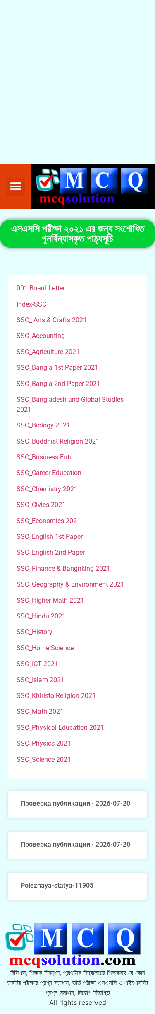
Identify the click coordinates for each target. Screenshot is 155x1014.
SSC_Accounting (41, 336)
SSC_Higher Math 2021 (50, 600)
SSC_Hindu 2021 (41, 616)
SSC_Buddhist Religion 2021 (58, 441)
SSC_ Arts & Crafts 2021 (52, 320)
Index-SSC (31, 304)
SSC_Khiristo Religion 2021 (56, 696)
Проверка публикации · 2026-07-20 (75, 803)
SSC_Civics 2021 (41, 505)
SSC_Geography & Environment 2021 (70, 584)
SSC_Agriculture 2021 (48, 352)
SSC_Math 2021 (40, 711)
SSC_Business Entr (44, 457)
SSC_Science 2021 (44, 759)
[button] (15, 186)
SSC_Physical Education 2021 (60, 728)
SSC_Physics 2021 (44, 743)
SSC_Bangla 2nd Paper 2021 (58, 384)
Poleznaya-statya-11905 (57, 885)
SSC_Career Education (49, 473)
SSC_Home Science (45, 648)
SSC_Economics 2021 (49, 521)
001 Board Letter (41, 288)
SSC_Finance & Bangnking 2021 (63, 568)
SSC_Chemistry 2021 (47, 489)
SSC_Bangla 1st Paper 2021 (57, 368)
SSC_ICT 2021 (37, 664)
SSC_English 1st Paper (50, 537)
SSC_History (34, 632)
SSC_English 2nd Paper (51, 552)
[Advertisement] (77, 81)
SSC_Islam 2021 (40, 680)
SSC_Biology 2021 (43, 425)
